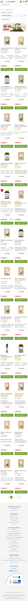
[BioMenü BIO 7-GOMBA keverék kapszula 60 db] (7, 194)
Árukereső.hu (14, 568)
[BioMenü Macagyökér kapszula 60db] (21, 233)
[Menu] (21, 2)
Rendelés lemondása (14, 517)
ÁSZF (14, 524)
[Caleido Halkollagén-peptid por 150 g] (21, 310)
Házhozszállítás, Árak (14, 508)
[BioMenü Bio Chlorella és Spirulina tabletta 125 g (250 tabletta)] (21, 79)
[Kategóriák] (1, 2)
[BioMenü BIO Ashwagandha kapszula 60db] (7, 156)
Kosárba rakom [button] (7, 69)
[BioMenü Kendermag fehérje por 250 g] (21, 386)
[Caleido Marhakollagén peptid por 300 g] (7, 117)
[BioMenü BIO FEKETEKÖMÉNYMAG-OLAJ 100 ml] (7, 348)
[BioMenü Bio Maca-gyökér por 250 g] (21, 41)
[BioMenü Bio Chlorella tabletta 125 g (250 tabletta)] (21, 117)
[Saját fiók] (23, 1)
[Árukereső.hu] (14, 567)
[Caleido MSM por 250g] (7, 271)
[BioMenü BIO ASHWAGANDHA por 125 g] (21, 194)
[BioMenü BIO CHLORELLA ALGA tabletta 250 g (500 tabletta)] (7, 310)
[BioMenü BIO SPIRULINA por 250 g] (7, 233)
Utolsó (19, 497)
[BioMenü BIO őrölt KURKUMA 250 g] (21, 425)
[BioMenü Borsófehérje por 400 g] (21, 463)
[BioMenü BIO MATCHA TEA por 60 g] (21, 156)
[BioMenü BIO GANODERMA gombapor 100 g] (7, 386)
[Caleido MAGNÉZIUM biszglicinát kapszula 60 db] (7, 79)
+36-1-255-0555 (16, 556)
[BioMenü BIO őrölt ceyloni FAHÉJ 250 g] (7, 463)
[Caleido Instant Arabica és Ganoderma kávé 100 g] (21, 271)
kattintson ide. (21, 598)
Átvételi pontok (14, 510)
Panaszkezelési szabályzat (14, 522)
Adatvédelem (14, 520)
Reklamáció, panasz (14, 518)
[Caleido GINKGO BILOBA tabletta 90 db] (21, 348)
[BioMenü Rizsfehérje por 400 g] (7, 425)
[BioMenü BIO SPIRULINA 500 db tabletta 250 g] (7, 41)
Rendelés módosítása (14, 515)
